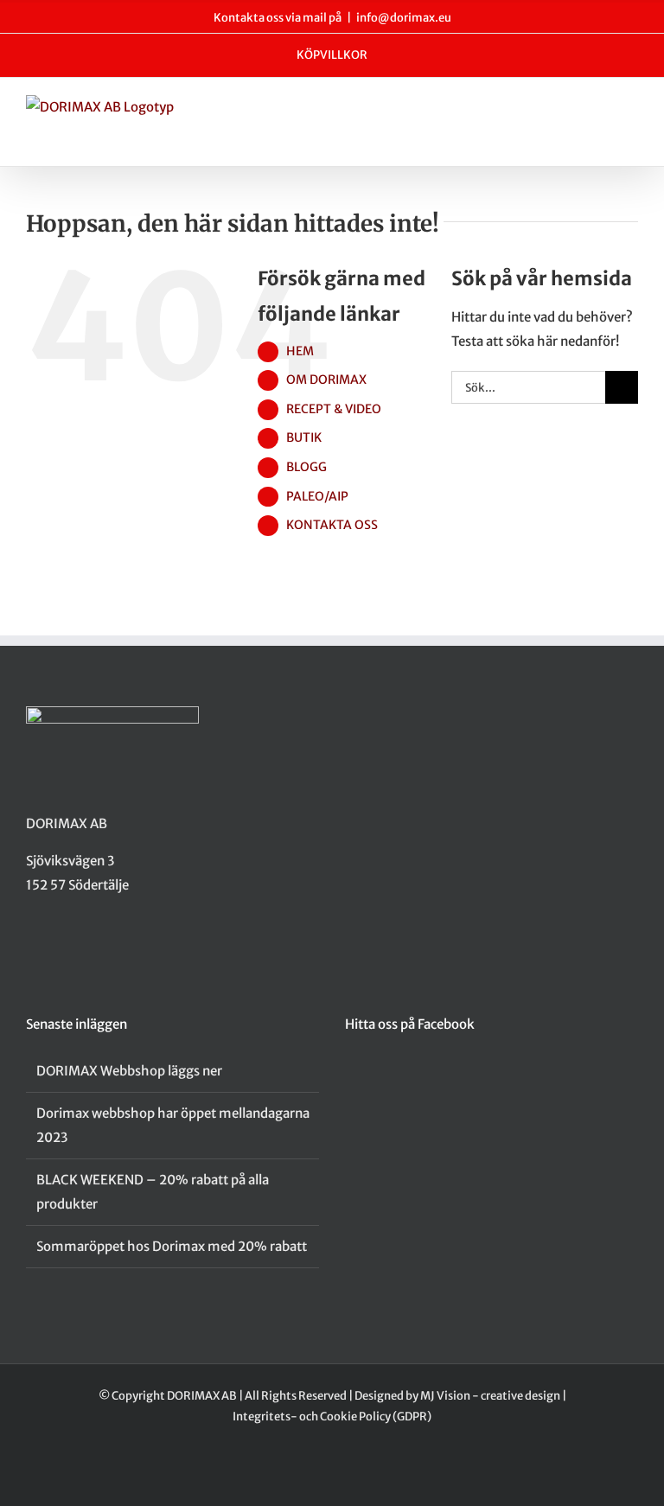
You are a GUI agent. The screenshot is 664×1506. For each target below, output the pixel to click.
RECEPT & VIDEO (333, 409)
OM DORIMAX (326, 379)
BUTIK (304, 437)
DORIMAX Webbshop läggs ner (129, 1070)
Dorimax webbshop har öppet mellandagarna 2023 (173, 1125)
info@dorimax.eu (403, 17)
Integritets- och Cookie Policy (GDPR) (332, 1416)
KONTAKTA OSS (332, 525)
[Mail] (98, 953)
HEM (300, 351)
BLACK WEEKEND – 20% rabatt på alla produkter (152, 1191)
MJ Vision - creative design (490, 1395)
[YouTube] (76, 953)
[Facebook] (31, 953)
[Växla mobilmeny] (631, 113)
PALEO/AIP (317, 496)
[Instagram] (53, 953)
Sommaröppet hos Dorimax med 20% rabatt (171, 1246)
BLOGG (306, 467)
